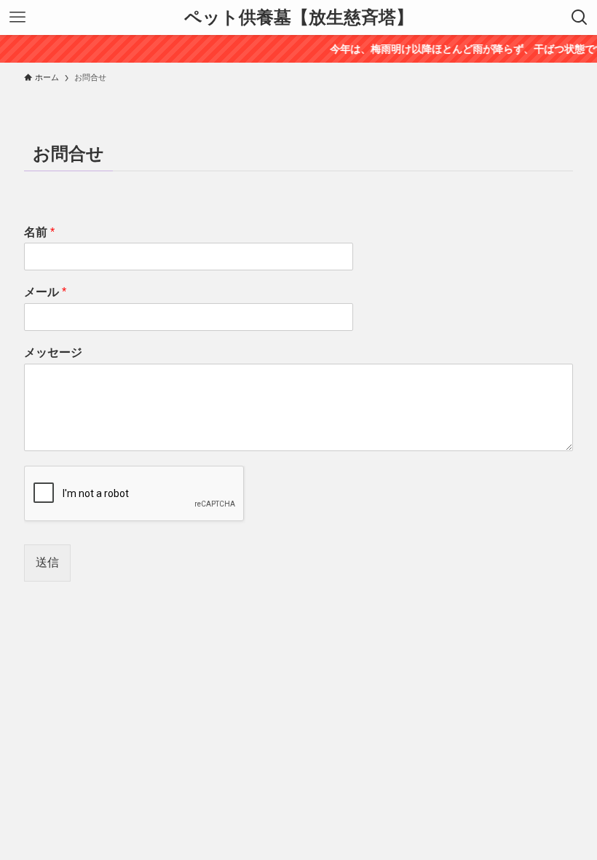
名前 (39, 232)
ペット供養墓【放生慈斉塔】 (299, 17)
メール (45, 292)
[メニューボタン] (17, 17)
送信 (47, 562)
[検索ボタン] (579, 17)
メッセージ (53, 352)
